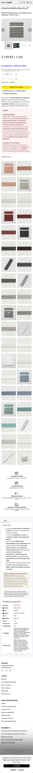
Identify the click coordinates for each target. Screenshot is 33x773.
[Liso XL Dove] (24, 200)
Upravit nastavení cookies (17, 751)
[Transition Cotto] (24, 168)
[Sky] (24, 377)
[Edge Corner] (24, 457)
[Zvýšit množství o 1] (11, 79)
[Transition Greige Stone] (8, 296)
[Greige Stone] (24, 280)
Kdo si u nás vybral (6, 685)
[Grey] (8, 312)
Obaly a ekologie (5, 688)
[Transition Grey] (24, 312)
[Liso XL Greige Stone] (24, 296)
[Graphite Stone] (8, 264)
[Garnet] (8, 216)
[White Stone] (24, 425)
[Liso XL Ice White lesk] (24, 344)
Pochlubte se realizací (7, 718)
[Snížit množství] (3, 74)
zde (19, 762)
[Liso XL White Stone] (24, 441)
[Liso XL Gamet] (8, 232)
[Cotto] (8, 168)
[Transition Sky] (8, 393)
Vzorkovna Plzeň (5, 709)
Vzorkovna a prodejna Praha (8, 706)
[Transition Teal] (24, 409)
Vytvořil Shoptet (16, 754)
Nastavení (13, 770)
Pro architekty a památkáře (8, 682)
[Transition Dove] (8, 200)
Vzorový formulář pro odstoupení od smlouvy (13, 734)
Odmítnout (21, 769)
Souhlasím (17, 766)
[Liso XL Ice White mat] (8, 377)
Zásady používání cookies (8, 742)
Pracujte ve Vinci (5, 694)
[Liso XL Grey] (8, 328)
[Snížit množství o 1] (3, 79)
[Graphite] (24, 232)
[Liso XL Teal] (8, 425)
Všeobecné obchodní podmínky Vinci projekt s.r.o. (14, 731)
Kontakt (3, 703)
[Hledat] (24, 2)
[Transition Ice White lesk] (8, 344)
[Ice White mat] (8, 361)
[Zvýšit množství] (11, 74)
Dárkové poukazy (5, 715)
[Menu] (30, 2)
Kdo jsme (3, 679)
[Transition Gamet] (24, 216)
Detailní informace (6, 156)
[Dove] (24, 184)
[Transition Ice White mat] (24, 361)
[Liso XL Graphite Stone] (8, 280)
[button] (4, 769)
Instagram (6, 670)
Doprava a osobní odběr (7, 712)
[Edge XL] (8, 457)
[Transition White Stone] (8, 441)
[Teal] (8, 409)
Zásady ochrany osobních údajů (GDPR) (11, 739)
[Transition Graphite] (8, 248)
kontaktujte (24, 147)
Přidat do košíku (16, 87)
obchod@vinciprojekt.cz (7, 665)
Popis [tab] (5, 520)
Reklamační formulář (7, 737)
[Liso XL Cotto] (8, 184)
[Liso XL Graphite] (24, 248)
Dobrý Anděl (4, 691)
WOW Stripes (17, 605)
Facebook (2, 670)
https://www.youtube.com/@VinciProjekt (10, 670)
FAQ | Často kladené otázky (8, 721)
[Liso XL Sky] (24, 393)
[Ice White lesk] (24, 328)
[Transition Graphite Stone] (24, 264)
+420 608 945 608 (6, 667)
